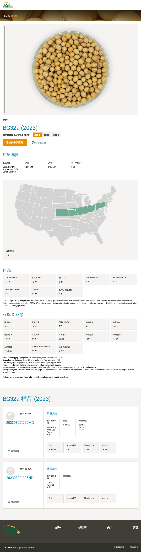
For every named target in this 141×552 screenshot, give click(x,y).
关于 (110, 527)
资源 (135, 527)
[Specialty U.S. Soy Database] (9, 5)
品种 (58, 527)
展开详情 (15, 451)
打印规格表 (40, 142)
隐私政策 (134, 547)
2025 (56, 134)
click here (64, 377)
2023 (37, 134)
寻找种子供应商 (14, 142)
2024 (46, 134)
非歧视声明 (119, 547)
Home (6, 16)
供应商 (82, 527)
